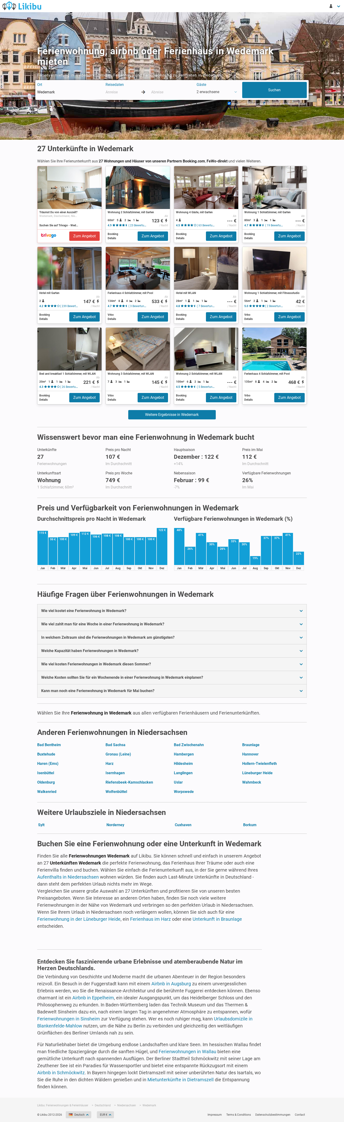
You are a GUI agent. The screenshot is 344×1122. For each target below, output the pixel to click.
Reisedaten (115, 84)
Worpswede (184, 791)
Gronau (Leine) (118, 754)
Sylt (41, 825)
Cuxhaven (183, 825)
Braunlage (251, 745)
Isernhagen (115, 773)
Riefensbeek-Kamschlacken (129, 782)
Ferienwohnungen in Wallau (187, 1051)
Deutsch (79, 1114)
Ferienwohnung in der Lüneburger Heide (79, 919)
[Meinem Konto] (335, 6)
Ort (39, 84)
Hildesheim (183, 763)
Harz (109, 763)
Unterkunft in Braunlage (217, 919)
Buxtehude (46, 754)
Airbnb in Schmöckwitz (61, 1072)
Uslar (178, 782)
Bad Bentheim (49, 745)
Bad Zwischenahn (189, 745)
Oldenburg (46, 782)
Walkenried (46, 791)
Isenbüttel (45, 773)
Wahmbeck (251, 782)
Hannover (250, 754)
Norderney (115, 825)
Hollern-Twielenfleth (259, 763)
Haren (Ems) (48, 763)
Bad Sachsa (115, 745)
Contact (300, 1114)
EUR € (103, 1114)
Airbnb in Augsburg (171, 983)
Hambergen (184, 754)
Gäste (201, 84)
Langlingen (183, 773)
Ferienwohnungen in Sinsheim (68, 1019)
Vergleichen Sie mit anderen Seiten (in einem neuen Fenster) (269, 104)
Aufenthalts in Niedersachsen (68, 877)
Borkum (249, 825)
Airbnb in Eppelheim (93, 998)
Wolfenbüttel (116, 791)
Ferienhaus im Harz (150, 919)
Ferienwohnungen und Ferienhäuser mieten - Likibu (22, 5)
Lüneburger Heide (257, 773)
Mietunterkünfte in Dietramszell (180, 1079)
